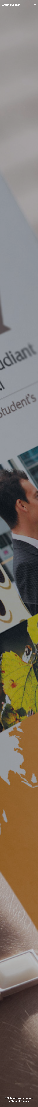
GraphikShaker (11, 5)
